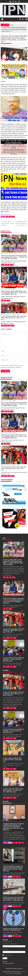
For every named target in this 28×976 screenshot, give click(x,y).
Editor (11, 253)
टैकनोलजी (10, 842)
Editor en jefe (15, 45)
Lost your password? (8, 963)
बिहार (7, 216)
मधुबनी (17, 876)
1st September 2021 (8, 821)
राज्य (9, 216)
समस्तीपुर (13, 216)
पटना (13, 842)
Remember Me (8, 955)
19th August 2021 (8, 864)
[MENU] (26, 19)
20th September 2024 (7, 314)
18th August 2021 (8, 895)
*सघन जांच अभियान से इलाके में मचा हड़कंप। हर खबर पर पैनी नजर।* (7, 223)
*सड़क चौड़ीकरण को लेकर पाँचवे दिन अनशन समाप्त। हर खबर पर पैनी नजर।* (21, 223)
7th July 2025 (5, 289)
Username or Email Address (10, 944)
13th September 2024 (9, 787)
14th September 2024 (9, 756)
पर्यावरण (17, 842)
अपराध (3, 264)
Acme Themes (18, 973)
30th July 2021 (7, 926)
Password (5, 949)
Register (5, 961)
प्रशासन (14, 906)
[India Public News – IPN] (2, 19)
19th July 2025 (5, 253)
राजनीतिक (5, 325)
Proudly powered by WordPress (11, 971)
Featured (3, 216)
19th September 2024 (9, 656)
